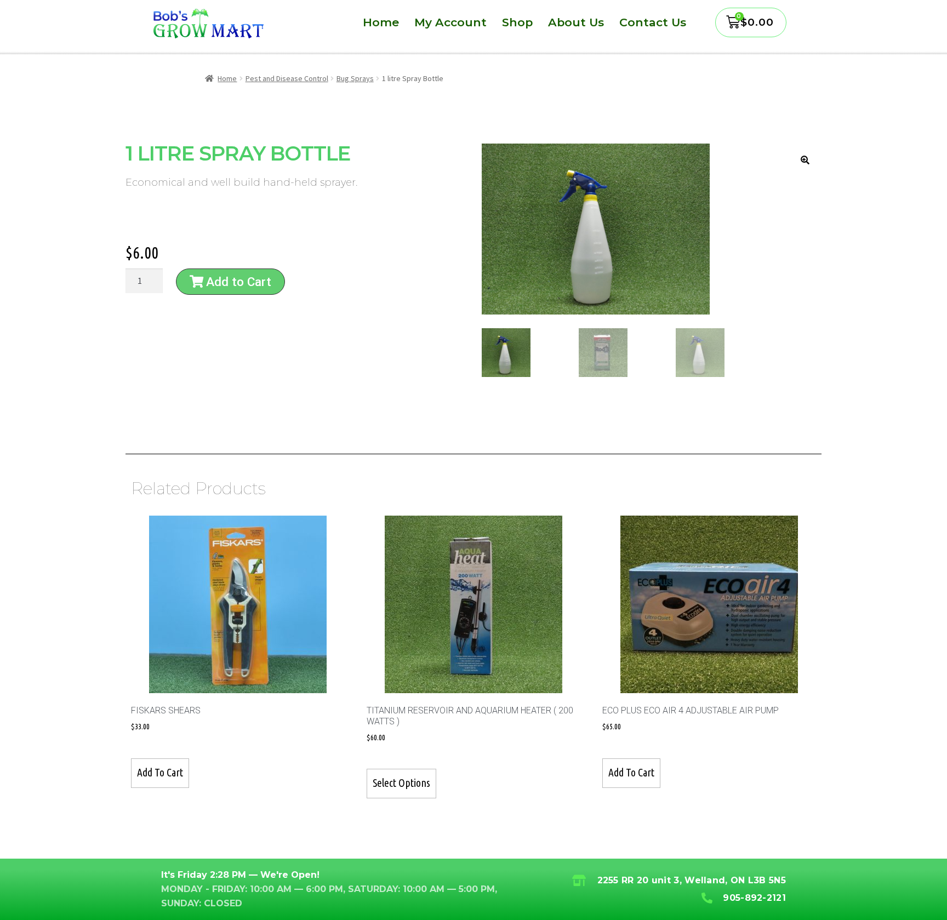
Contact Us (652, 22)
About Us (576, 22)
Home (381, 22)
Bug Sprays (355, 78)
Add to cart (160, 773)
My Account (450, 22)
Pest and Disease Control (287, 78)
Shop (517, 22)
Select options (401, 783)
